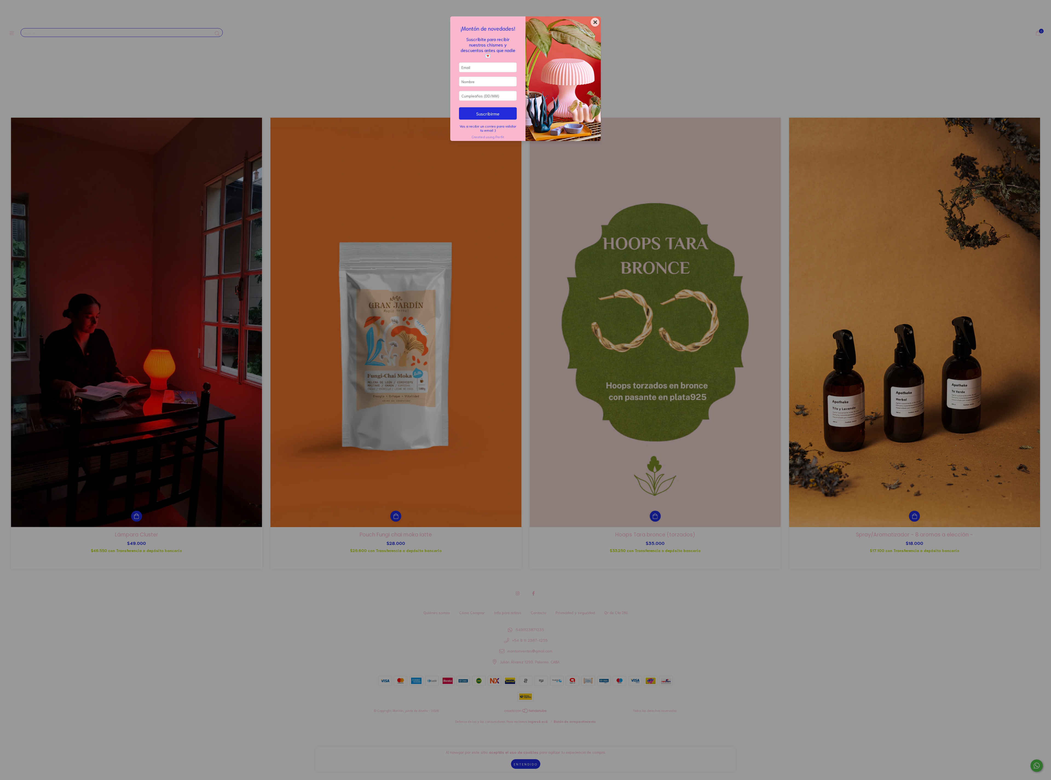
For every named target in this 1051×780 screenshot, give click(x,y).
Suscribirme (487, 113)
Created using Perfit (488, 136)
